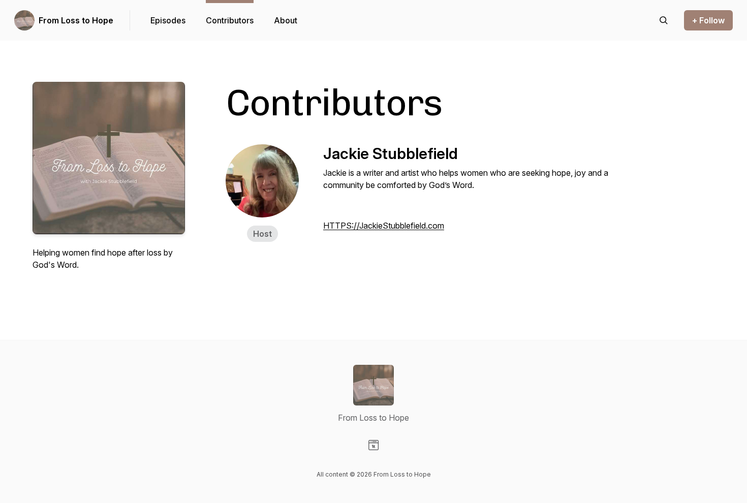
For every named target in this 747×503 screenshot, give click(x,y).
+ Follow (708, 20)
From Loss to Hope (76, 20)
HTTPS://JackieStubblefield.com (383, 226)
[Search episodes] (664, 20)
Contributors (230, 20)
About (285, 20)
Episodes (167, 20)
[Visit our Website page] (373, 445)
